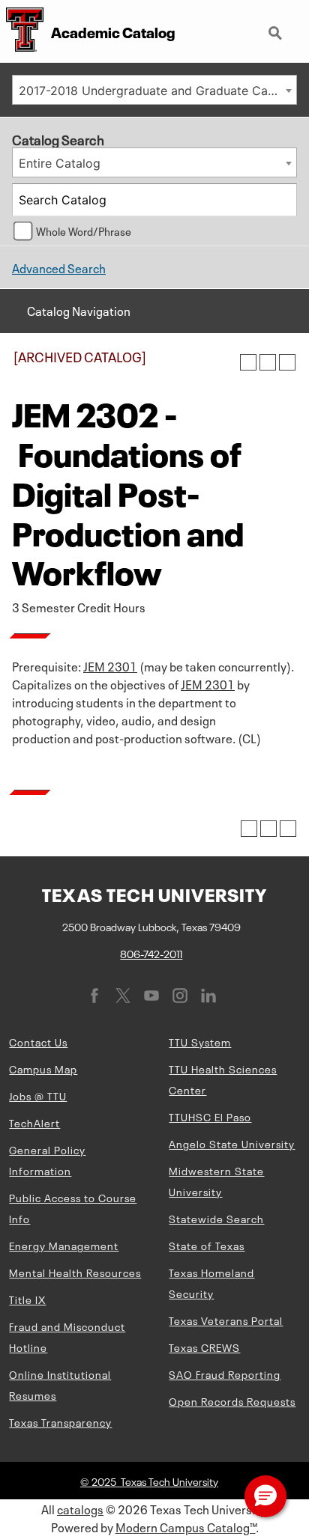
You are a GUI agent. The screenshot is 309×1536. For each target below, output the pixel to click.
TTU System (200, 1041)
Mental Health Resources (75, 1271)
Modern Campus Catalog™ (186, 1526)
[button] (265, 1496)
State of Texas (206, 1244)
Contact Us (38, 1041)
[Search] (281, 199)
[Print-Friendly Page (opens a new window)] (268, 362)
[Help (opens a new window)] (287, 362)
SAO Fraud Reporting (224, 1373)
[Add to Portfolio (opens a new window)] (248, 362)
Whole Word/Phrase (83, 230)
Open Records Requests (232, 1400)
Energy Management (63, 1244)
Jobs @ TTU (38, 1095)
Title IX (27, 1298)
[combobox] (154, 90)
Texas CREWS (204, 1346)
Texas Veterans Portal (226, 1319)
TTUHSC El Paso (210, 1116)
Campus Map (43, 1068)
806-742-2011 (151, 952)
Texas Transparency (60, 1421)
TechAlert (34, 1122)
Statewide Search (216, 1217)
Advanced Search (59, 267)
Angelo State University (232, 1143)
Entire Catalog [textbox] (59, 163)
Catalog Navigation (78, 310)
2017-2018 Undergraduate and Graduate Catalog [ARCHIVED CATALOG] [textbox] (157, 90)
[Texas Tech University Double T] (22, 31)
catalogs (80, 1508)
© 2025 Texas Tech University (149, 1480)
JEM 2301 (110, 665)
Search (276, 26)
